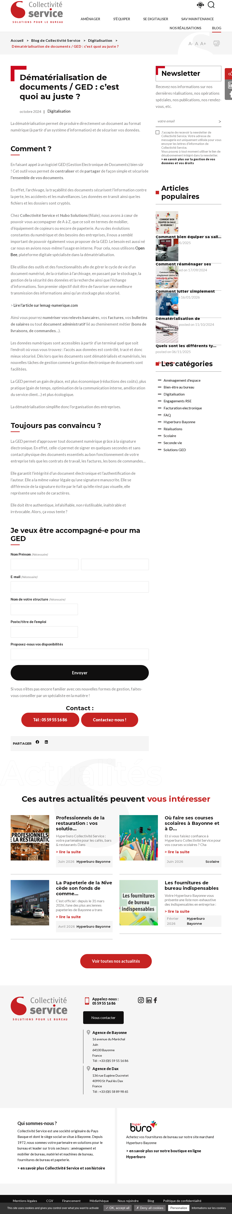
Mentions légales (25, 1201)
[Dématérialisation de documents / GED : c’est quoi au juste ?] (167, 304)
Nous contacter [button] (103, 1017)
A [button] (196, 43)
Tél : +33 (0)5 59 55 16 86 (110, 1061)
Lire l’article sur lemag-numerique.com (46, 305)
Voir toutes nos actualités (116, 961)
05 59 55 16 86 (103, 1003)
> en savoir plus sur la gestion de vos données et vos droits (188, 161)
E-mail (24, 577)
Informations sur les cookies (209, 1208)
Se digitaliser (155, 19)
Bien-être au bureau (179, 387)
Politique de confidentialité (182, 1201)
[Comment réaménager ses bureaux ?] (167, 249)
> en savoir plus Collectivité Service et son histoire (61, 1168)
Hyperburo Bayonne (179, 422)
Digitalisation (59, 111)
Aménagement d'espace (182, 380)
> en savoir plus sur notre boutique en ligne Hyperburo (163, 1154)
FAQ (167, 415)
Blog (216, 28)
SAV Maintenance (197, 19)
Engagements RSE (177, 401)
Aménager (90, 19)
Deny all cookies (151, 1208)
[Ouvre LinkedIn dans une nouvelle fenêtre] (149, 999)
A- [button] (190, 43)
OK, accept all (119, 1208)
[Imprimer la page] (216, 43)
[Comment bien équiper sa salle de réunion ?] (167, 222)
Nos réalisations (185, 28)
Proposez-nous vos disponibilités (37, 644)
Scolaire (170, 435)
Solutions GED (175, 450)
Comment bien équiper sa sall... (188, 237)
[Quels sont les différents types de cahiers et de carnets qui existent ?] (167, 331)
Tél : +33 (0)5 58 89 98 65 (110, 1091)
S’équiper (121, 19)
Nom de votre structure (38, 599)
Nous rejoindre (128, 1201)
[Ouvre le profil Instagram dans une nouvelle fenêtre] (141, 999)
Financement (71, 1201)
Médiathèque (99, 1201)
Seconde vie (173, 442)
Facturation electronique (183, 408)
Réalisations (173, 429)
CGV (49, 1201)
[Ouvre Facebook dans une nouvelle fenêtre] (155, 999)
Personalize (178, 1208)
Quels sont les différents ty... (186, 346)
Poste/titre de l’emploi (28, 622)
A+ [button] (203, 43)
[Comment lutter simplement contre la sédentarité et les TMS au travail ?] (167, 276)
